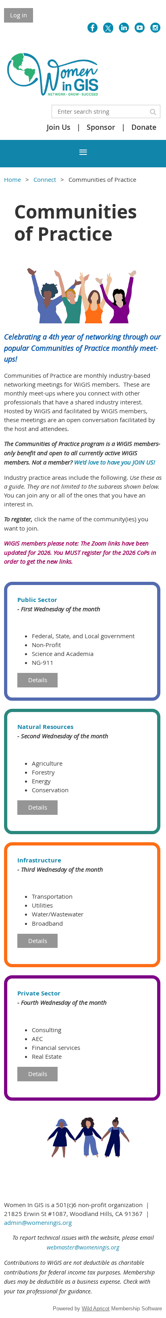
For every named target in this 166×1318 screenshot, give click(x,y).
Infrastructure (39, 860)
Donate (143, 127)
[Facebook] (92, 28)
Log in (18, 15)
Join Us (59, 127)
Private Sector (38, 993)
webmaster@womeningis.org (83, 1247)
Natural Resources (45, 727)
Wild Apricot (96, 1309)
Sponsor (101, 127)
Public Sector (37, 599)
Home (12, 179)
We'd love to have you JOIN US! (114, 462)
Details (37, 680)
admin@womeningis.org (38, 1222)
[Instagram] (155, 28)
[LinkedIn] (124, 28)
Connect (44, 179)
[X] (108, 28)
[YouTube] (140, 28)
